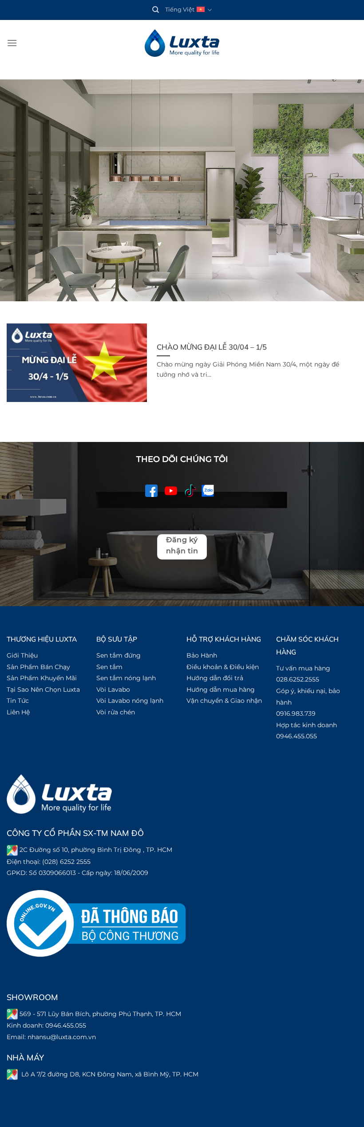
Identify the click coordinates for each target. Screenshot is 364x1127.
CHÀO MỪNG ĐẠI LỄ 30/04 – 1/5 (212, 346)
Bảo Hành (201, 655)
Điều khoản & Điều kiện (222, 666)
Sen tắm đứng (118, 655)
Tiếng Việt (179, 9)
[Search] (155, 10)
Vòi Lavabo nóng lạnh (129, 700)
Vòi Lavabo (113, 689)
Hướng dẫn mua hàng (220, 689)
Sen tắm (109, 666)
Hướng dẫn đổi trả (214, 678)
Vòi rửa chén (115, 712)
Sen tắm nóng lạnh (126, 678)
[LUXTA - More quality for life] (182, 43)
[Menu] (12, 43)
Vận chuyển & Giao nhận (224, 700)
